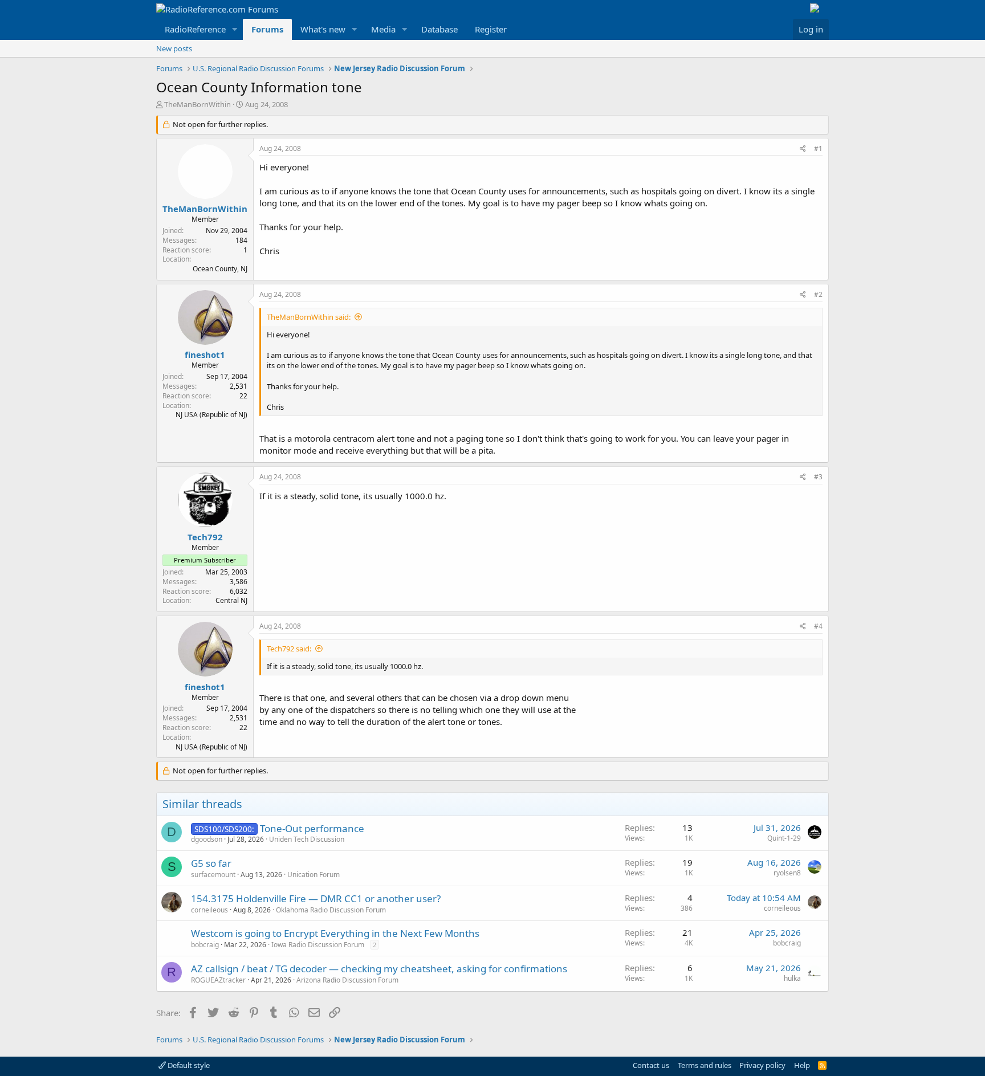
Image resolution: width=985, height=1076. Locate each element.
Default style (188, 1065)
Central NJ (231, 600)
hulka (792, 978)
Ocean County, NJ (220, 269)
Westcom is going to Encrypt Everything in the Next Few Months (335, 933)
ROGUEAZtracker (218, 980)
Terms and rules (704, 1065)
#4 (818, 626)
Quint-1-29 (784, 838)
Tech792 (205, 537)
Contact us (651, 1065)
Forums (267, 29)
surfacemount (213, 874)
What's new (322, 29)
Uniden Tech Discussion (306, 839)
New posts (174, 48)
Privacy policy (762, 1065)
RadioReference (195, 29)
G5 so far (211, 863)
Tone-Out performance (312, 828)
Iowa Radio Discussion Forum (317, 944)
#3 (818, 477)
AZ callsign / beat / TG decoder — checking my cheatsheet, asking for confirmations (379, 968)
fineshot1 (205, 354)
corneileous (209, 910)
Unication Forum (313, 874)
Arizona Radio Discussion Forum (347, 980)
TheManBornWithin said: (309, 317)
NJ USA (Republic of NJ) (211, 414)
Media (383, 29)
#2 (818, 294)
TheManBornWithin (197, 104)
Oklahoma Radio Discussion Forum (331, 910)
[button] (235, 29)
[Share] (803, 149)
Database (439, 29)
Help (802, 1065)
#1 (818, 148)
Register (491, 29)
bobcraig (205, 944)
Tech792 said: (289, 648)
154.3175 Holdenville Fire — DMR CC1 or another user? (316, 898)
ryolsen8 (787, 873)
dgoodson (206, 839)
